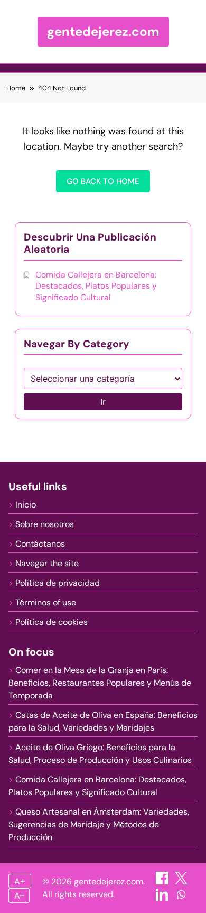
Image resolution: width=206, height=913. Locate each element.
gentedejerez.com (103, 31)
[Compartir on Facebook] (163, 881)
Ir (103, 401)
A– (19, 895)
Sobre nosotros (44, 524)
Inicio (25, 504)
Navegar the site (47, 563)
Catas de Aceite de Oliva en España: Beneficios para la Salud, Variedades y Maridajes (103, 721)
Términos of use (45, 602)
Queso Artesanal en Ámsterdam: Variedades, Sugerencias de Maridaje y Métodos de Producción (98, 824)
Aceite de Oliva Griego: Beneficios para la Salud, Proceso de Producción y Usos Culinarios (100, 754)
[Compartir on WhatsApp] (181, 897)
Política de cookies (51, 622)
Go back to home (103, 181)
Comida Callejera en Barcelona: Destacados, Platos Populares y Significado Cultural (96, 286)
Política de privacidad (57, 582)
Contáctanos (40, 543)
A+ (20, 881)
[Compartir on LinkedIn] (163, 897)
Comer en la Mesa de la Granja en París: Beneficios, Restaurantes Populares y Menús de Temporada (99, 683)
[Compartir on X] (181, 881)
